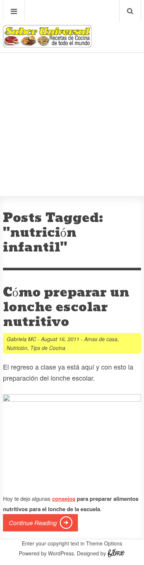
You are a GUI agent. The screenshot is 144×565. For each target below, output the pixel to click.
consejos (63, 499)
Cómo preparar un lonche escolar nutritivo (66, 307)
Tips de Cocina (47, 347)
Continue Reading (33, 523)
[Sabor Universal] (47, 45)
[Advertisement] (72, 102)
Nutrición (17, 347)
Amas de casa (100, 339)
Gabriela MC (21, 339)
